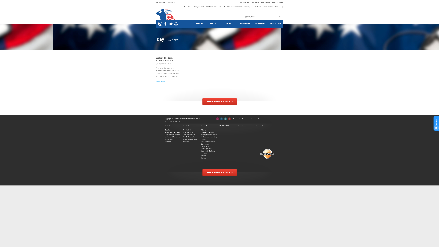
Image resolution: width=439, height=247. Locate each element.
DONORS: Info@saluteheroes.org (238, 7)
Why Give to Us (188, 132)
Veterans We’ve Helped (190, 139)
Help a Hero (220, 101)
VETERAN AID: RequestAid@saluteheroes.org (267, 7)
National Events (206, 146)
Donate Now (275, 24)
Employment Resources (172, 137)
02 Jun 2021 (162, 64)
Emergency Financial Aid (172, 132)
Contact (203, 158)
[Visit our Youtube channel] (229, 118)
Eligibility (167, 130)
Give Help (213, 24)
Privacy (254, 119)
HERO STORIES (277, 2)
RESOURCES (265, 2)
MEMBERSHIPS (245, 24)
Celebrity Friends (206, 149)
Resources (246, 119)
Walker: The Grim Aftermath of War (165, 59)
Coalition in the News (208, 151)
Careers (261, 119)
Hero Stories (260, 24)
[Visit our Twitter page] (225, 118)
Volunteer (186, 142)
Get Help (199, 24)
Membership (169, 139)
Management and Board (209, 135)
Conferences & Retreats (172, 135)
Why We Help (187, 130)
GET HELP (255, 2)
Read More (160, 81)
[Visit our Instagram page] (217, 118)
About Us (228, 24)
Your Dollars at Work (189, 137)
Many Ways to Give (189, 135)
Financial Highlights (207, 132)
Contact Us (237, 119)
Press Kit (204, 153)
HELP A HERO (244, 2)
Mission (203, 130)
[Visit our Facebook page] (221, 118)
